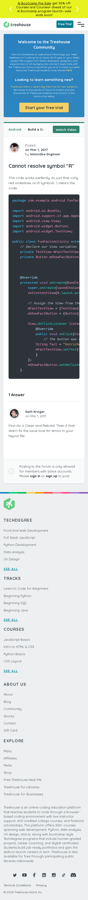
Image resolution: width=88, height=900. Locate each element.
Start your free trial (44, 107)
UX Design (12, 559)
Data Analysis (14, 552)
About (8, 694)
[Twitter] (14, 875)
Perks (8, 765)
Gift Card (10, 730)
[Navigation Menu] (80, 24)
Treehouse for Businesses (23, 794)
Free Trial (65, 24)
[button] (10, 9)
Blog (7, 702)
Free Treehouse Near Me (23, 780)
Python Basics (14, 654)
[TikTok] (63, 875)
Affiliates (10, 758)
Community (13, 709)
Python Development (20, 545)
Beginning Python (17, 596)
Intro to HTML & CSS (19, 647)
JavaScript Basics (17, 639)
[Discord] (73, 875)
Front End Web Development (26, 530)
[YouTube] (24, 875)
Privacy (41, 885)
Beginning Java (16, 610)
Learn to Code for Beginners (26, 588)
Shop (8, 773)
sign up (51, 476)
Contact (10, 723)
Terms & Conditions (17, 885)
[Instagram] (53, 875)
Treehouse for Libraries (21, 787)
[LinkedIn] (44, 875)
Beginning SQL (15, 603)
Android (15, 129)
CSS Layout (13, 661)
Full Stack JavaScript (19, 538)
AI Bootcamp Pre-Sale (34, 3)
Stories (9, 716)
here (69, 70)
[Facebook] (34, 875)
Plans (7, 751)
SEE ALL (11, 569)
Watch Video (66, 130)
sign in (35, 476)
